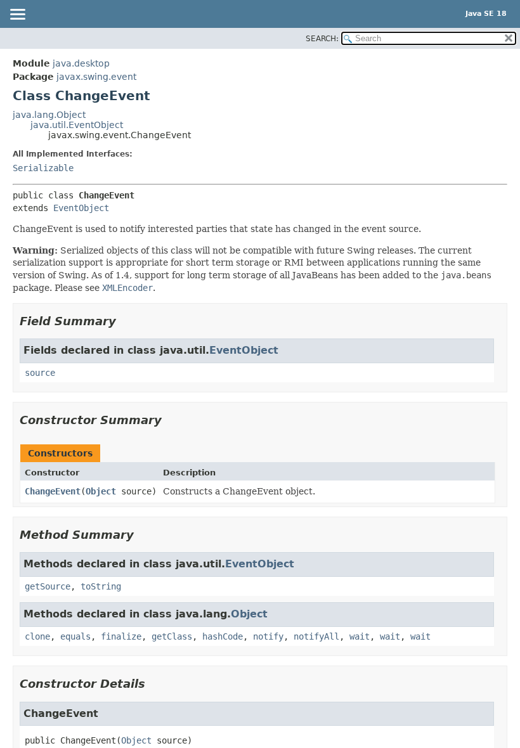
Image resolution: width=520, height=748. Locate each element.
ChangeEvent (53, 491)
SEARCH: (322, 38)
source (40, 373)
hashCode (222, 636)
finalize (121, 636)
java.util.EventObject (76, 125)
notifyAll (316, 636)
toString (101, 586)
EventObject (81, 208)
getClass (172, 636)
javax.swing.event (96, 77)
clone (37, 636)
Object (101, 491)
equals (75, 636)
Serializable (43, 168)
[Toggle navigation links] (17, 15)
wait (359, 636)
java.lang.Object (49, 115)
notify (268, 636)
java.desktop (81, 63)
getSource (47, 586)
